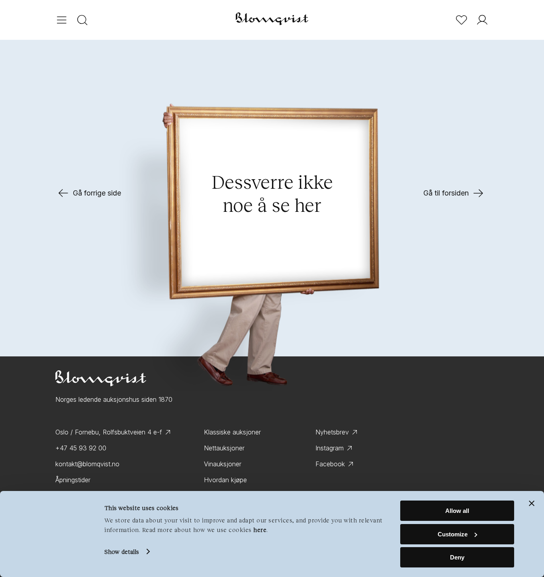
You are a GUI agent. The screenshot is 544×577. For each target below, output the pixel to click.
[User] (482, 20)
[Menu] (61, 20)
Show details (121, 551)
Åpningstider (72, 480)
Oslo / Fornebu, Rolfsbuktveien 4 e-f (108, 432)
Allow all (457, 510)
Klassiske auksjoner (232, 432)
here (259, 529)
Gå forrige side (97, 193)
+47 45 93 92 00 (80, 448)
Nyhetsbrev (332, 432)
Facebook (330, 464)
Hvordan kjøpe (225, 480)
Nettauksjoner (224, 448)
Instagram (329, 448)
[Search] (82, 20)
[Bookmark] (461, 20)
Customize (453, 534)
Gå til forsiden (446, 193)
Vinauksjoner (222, 464)
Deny (457, 557)
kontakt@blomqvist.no (87, 464)
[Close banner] (531, 503)
